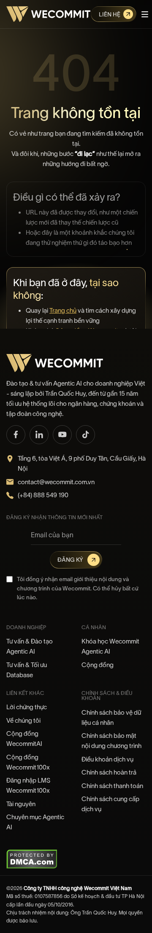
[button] (144, 14)
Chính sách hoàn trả (108, 772)
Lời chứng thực (26, 706)
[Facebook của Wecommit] (15, 434)
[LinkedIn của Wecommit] (39, 434)
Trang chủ (62, 310)
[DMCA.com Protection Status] (31, 858)
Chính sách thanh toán (112, 785)
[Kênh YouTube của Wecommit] (62, 434)
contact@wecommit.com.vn (56, 481)
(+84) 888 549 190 (43, 495)
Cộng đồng (97, 664)
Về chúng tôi (23, 720)
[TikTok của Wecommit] (85, 434)
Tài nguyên (20, 803)
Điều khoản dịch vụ (107, 759)
